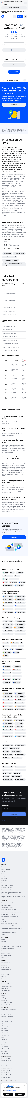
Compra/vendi (5, 962)
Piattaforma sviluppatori (8, 1009)
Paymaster (4, 1028)
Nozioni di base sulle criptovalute (11, 912)
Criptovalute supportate (8, 955)
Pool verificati (5, 1005)
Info (2, 867)
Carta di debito (5, 974)
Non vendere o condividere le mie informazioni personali (11, 893)
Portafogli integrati (7, 1016)
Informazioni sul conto (7, 948)
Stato (3, 958)
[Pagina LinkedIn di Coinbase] (6, 1081)
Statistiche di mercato (7, 907)
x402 (2, 1023)
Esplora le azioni (6, 905)
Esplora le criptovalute (8, 903)
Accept (20, 1094)
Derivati (3, 976)
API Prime (4, 1051)
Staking (3, 998)
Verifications (5, 1035)
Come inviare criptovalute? (9, 932)
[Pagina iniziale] (2, 16)
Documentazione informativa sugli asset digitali (13, 897)
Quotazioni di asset (6, 983)
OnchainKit (4, 1030)
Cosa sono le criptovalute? (9, 923)
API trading (4, 1026)
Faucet (3, 1044)
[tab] (3, 80)
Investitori (4, 880)
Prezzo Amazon (5, 1077)
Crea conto (4, 944)
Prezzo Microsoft (6, 1075)
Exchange (4, 1000)
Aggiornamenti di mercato (8, 919)
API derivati (4, 1053)
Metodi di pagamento (7, 951)
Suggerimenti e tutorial (8, 914)
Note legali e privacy (7, 885)
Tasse (3, 934)
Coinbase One (5, 967)
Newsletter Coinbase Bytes (9, 909)
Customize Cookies (11, 1090)
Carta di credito (5, 972)
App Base (4, 965)
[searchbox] (14, 65)
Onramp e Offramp (6, 1021)
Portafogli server (6, 1014)
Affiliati (3, 871)
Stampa (3, 876)
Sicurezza (4, 878)
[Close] (24, 1086)
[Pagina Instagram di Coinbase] (10, 1081)
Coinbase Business (6, 986)
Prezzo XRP (4, 1065)
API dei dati (4, 1032)
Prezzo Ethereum (6, 1060)
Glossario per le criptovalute (9, 916)
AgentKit (4, 1039)
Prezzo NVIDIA (5, 1070)
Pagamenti (4, 988)
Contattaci (4, 941)
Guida (3, 939)
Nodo (2, 1037)
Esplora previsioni (6, 979)
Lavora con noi (5, 869)
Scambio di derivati (6, 1002)
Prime (3, 995)
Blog (2, 873)
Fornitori (4, 883)
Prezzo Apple (5, 1072)
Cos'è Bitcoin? (5, 921)
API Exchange (5, 1046)
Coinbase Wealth (6, 969)
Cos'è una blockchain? (7, 926)
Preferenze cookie (6, 890)
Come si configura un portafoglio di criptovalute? (11, 929)
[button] (25, 16)
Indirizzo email (5, 805)
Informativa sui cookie (7, 887)
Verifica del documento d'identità (11, 946)
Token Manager (5, 990)
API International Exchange (9, 1049)
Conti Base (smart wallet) (8, 1019)
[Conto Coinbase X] (1, 1081)
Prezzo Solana (5, 1063)
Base (2, 1012)
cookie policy (10, 1085)
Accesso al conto (6, 953)
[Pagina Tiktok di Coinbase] (15, 1081)
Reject (8, 1094)
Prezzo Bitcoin (5, 1058)
